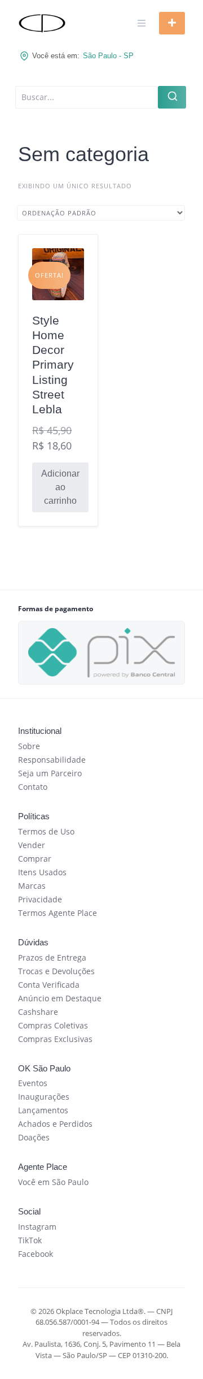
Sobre (29, 746)
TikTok (30, 1240)
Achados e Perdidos (55, 1123)
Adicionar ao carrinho (60, 487)
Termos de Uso (46, 831)
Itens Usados (42, 872)
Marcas (32, 885)
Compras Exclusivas (55, 1039)
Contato (32, 786)
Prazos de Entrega (52, 957)
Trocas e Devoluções (56, 971)
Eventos (32, 1083)
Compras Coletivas (53, 1025)
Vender (31, 845)
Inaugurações (43, 1096)
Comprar (34, 858)
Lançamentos (43, 1110)
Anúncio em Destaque (60, 998)
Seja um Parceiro (50, 773)
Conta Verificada (49, 984)
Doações (34, 1137)
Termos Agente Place (57, 912)
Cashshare (38, 1011)
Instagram (37, 1226)
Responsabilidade (52, 759)
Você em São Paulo (53, 1182)
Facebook (35, 1253)
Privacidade (40, 899)
